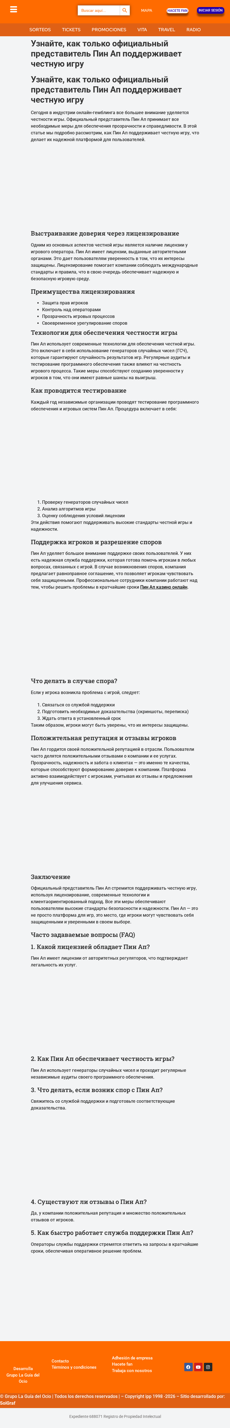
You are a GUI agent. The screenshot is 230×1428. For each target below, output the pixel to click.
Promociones (109, 30)
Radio (194, 30)
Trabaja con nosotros (132, 1370)
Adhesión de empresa (132, 1358)
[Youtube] (198, 1367)
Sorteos (40, 30)
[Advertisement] (115, 188)
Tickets (71, 30)
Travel (166, 30)
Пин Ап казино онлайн (163, 587)
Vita (142, 30)
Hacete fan (122, 1364)
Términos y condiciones (74, 1367)
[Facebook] (188, 1367)
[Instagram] (208, 1367)
